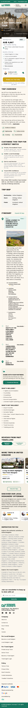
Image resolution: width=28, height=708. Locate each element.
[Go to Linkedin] (2, 613)
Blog (3, 628)
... (15, 124)
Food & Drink (18, 134)
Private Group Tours (7, 649)
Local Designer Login (7, 642)
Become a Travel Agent (8, 655)
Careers (4, 632)
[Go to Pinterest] (10, 613)
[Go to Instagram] (14, 613)
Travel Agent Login (7, 658)
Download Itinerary (12, 382)
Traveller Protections (7, 678)
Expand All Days (19, 213)
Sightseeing (8, 131)
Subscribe (14, 599)
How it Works (5, 625)
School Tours (5, 652)
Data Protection (6, 672)
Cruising (7, 134)
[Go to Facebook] (6, 613)
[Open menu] (25, 5)
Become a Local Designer (8, 639)
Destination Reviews (7, 444)
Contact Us (5, 622)
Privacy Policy (5, 669)
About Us (4, 619)
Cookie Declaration (7, 675)
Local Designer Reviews (19, 444)
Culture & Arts (20, 131)
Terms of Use (5, 666)
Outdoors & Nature (10, 127)
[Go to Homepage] (6, 5)
